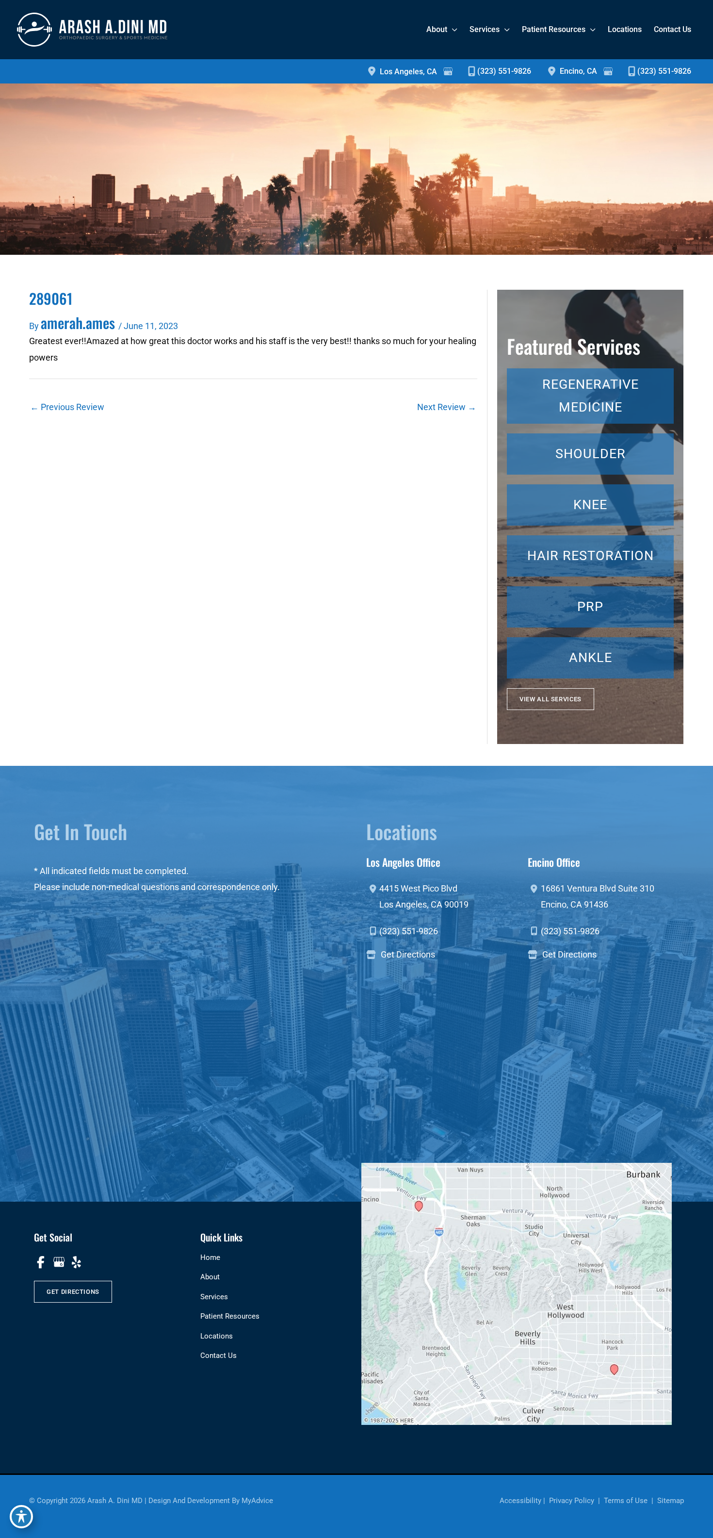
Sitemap (669, 1500)
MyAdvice (257, 1500)
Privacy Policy (571, 1500)
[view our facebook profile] (40, 1262)
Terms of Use (625, 1500)
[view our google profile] (58, 1262)
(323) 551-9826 (504, 71)
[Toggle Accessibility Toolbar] (21, 1516)
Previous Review (67, 407)
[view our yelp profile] (76, 1262)
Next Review (446, 407)
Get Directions (408, 954)
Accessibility (520, 1500)
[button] (550, 699)
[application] (452, 29)
